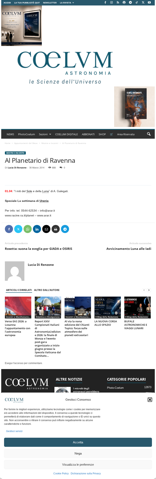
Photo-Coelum (115, 387)
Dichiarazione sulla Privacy (86, 473)
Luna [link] (45, 191)
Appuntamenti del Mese (26, 143)
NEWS (10, 134)
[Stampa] (56, 229)
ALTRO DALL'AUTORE (47, 290)
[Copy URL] (84, 229)
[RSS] (117, 2)
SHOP (102, 134)
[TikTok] (136, 2)
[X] (143, 2)
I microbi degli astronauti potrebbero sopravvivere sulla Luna (87, 391)
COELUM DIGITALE (66, 134)
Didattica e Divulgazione (48, 316)
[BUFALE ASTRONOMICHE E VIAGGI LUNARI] (137, 307)
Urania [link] (44, 200)
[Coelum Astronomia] (64, 66)
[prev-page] (144, 290)
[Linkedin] (37, 229)
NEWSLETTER (50, 2)
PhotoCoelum (26, 134)
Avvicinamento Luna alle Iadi (128, 249)
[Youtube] (149, 2)
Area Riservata (125, 134)
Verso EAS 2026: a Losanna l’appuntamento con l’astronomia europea (17, 328)
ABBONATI (88, 134)
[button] (150, 400)
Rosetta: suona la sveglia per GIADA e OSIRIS (38, 249)
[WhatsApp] (28, 229)
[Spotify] (124, 2)
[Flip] (74, 229)
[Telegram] (130, 2)
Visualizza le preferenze (78, 464)
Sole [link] (29, 191)
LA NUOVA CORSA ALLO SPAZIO (105, 323)
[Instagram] (111, 2)
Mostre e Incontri (49, 143)
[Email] (46, 229)
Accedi (7, 2)
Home (7, 143)
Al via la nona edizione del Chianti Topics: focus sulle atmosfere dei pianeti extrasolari (77, 328)
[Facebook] (105, 2)
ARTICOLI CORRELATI (19, 290)
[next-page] (149, 290)
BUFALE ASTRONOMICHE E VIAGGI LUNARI (135, 324)
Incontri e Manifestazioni (18, 316)
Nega (78, 453)
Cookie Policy (61, 473)
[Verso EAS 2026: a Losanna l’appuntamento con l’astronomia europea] (18, 307)
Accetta (78, 442)
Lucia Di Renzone (17, 167)
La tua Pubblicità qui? (27, 2)
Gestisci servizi (14, 431)
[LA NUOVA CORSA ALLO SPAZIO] (107, 307)
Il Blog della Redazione (106, 316)
